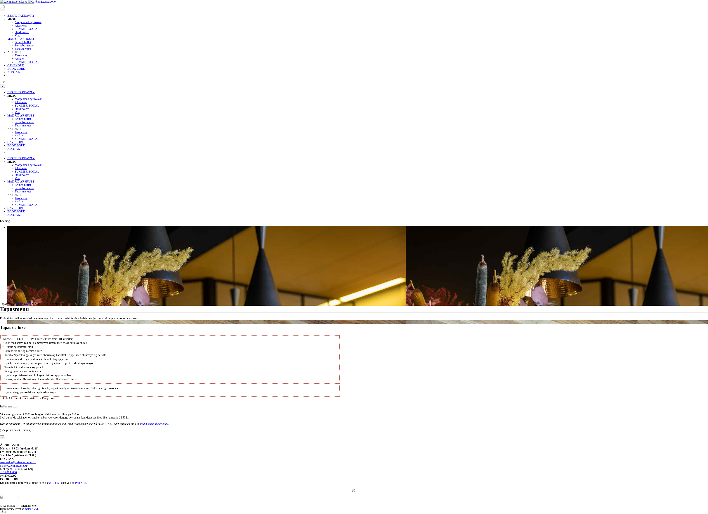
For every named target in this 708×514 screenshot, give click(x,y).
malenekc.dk (32, 508)
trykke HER (81, 482)
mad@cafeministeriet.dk (154, 423)
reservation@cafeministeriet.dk (18, 462)
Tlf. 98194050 (8, 472)
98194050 (54, 482)
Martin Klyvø (23, 303)
